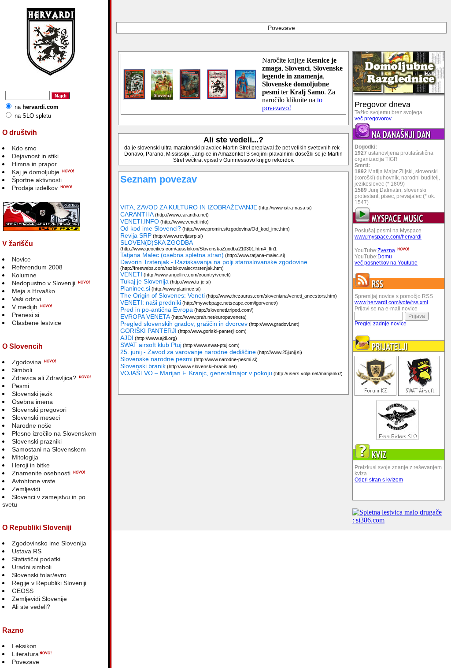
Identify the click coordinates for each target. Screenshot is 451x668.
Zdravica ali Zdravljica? (44, 377)
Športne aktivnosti (37, 179)
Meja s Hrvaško (33, 291)
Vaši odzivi (26, 298)
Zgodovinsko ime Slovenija (49, 543)
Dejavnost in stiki (35, 156)
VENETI (131, 274)
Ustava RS (26, 551)
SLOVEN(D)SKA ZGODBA (156, 242)
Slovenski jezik (32, 393)
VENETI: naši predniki (150, 302)
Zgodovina (26, 362)
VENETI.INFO (139, 221)
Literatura (25, 653)
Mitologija (25, 457)
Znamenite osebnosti (41, 473)
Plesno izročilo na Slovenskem (54, 433)
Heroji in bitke (31, 465)
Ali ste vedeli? (31, 606)
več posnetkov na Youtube (386, 263)
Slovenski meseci (36, 417)
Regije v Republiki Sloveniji (49, 582)
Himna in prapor (34, 164)
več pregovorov (373, 119)
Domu (384, 257)
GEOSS (22, 590)
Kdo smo (24, 148)
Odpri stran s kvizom (379, 480)
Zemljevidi (26, 489)
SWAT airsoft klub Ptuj (150, 344)
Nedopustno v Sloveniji (43, 283)
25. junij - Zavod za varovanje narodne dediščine (188, 351)
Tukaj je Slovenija (144, 281)
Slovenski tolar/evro (39, 574)
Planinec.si (135, 288)
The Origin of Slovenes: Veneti (162, 295)
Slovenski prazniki (37, 441)
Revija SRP (136, 235)
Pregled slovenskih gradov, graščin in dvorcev (184, 323)
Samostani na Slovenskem (49, 449)
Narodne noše (32, 425)
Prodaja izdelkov (35, 187)
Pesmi (20, 385)
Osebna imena (32, 401)
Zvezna (386, 250)
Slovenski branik (143, 365)
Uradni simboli (32, 567)
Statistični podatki (36, 559)
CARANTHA (137, 214)
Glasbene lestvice (36, 322)
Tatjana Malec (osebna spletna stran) (172, 254)
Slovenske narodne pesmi (156, 358)
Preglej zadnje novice (381, 324)
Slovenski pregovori (39, 409)
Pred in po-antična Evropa (156, 309)
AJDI (126, 337)
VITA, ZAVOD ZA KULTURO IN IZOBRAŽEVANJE (188, 207)
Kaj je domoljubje (35, 171)
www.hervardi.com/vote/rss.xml (391, 302)
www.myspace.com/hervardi (388, 237)
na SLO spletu (33, 115)
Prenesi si (25, 314)
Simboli (22, 369)
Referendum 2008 (37, 267)
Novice (21, 259)
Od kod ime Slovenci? (150, 228)
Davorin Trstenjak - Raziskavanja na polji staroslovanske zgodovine (213, 261)
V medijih (24, 306)
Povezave (25, 661)
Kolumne (24, 275)
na (37, 107)
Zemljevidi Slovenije (39, 598)
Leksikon (24, 645)
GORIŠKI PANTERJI (148, 330)
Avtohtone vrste (33, 481)
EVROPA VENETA (145, 316)
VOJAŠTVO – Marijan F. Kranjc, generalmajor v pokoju (196, 373)
